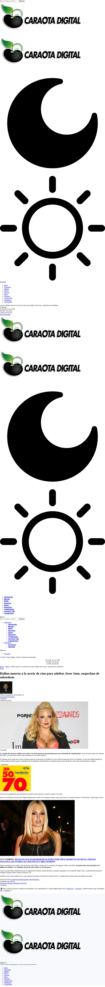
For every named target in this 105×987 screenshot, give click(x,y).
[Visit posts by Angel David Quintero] (6, 693)
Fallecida (23, 879)
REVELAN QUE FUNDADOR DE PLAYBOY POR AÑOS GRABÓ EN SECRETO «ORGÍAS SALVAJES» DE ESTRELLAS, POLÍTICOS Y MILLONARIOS (48, 860)
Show (7, 667)
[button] (5, 314)
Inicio (2, 667)
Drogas (17, 879)
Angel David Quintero (7, 697)
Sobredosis (35, 879)
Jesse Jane (29, 879)
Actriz (13, 879)
